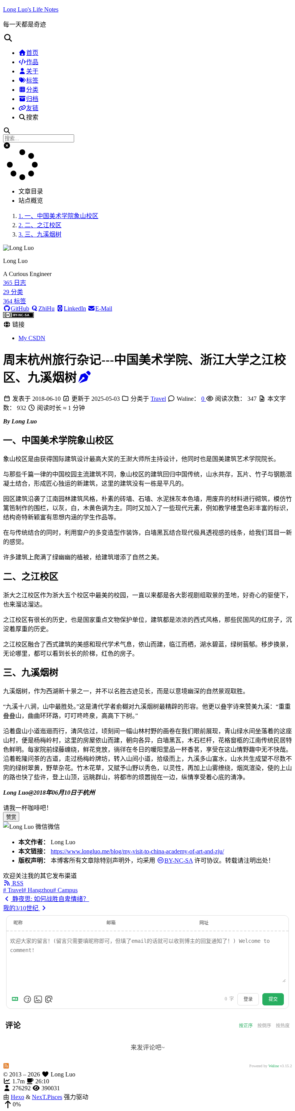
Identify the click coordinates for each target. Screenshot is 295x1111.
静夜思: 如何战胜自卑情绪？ (50, 899)
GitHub (20, 308)
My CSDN (31, 338)
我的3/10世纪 (21, 908)
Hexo (17, 1097)
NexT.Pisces (47, 1097)
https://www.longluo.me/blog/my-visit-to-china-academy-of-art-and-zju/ (137, 851)
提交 (273, 999)
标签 (32, 80)
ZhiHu (46, 308)
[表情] (27, 999)
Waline (273, 1066)
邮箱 (111, 923)
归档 (32, 99)
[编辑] (84, 377)
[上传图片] (38, 999)
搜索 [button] (32, 117)
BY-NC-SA (178, 860)
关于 (32, 71)
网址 (204, 923)
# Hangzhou (38, 890)
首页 (32, 53)
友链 (32, 108)
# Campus (65, 890)
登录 (248, 999)
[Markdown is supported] (16, 999)
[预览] (48, 999)
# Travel (13, 890)
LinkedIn (75, 308)
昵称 (18, 923)
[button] (147, 38)
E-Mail (103, 308)
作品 (32, 62)
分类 (32, 89)
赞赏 (11, 817)
